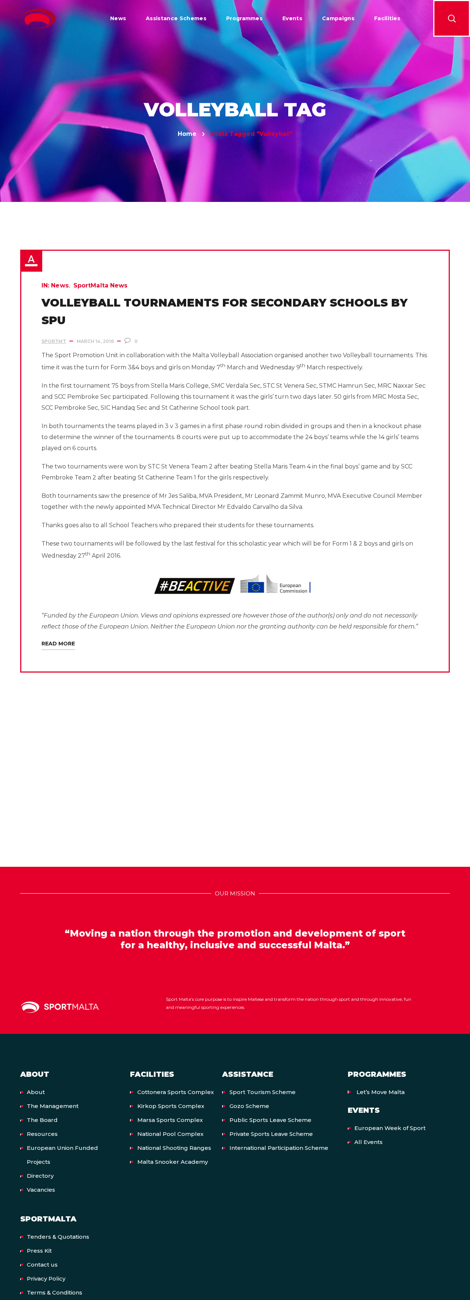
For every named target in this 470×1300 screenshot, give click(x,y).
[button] (451, 18)
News (59, 285)
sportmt (53, 341)
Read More (58, 643)
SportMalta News (100, 285)
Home (187, 133)
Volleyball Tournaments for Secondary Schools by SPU (224, 311)
